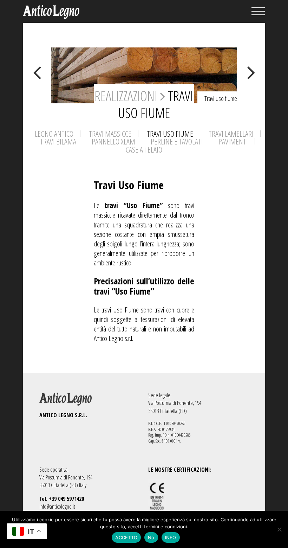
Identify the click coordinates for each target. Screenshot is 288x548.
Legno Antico (54, 133)
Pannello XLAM (113, 141)
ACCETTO (126, 537)
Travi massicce (110, 133)
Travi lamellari (231, 133)
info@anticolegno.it (57, 506)
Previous (37, 72)
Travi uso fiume (170, 133)
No (151, 537)
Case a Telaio (144, 149)
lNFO (170, 537)
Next (251, 72)
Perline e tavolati (177, 141)
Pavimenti (233, 141)
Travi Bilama (58, 141)
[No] (279, 529)
